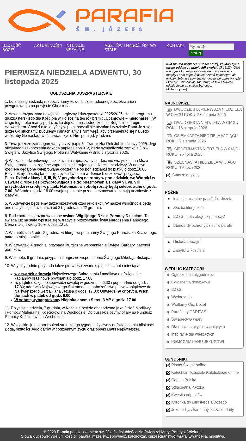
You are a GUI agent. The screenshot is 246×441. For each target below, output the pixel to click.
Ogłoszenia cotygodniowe (193, 275)
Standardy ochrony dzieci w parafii (202, 225)
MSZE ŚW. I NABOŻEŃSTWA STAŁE (130, 47)
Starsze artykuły (185, 175)
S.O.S (176, 290)
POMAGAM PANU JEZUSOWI (197, 342)
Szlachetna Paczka (187, 387)
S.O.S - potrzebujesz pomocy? (199, 216)
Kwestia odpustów (187, 395)
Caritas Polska (183, 380)
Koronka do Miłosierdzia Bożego (199, 402)
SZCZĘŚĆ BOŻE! (11, 47)
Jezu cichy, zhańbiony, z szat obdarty (202, 410)
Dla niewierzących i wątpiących (198, 327)
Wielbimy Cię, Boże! (188, 304)
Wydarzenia (181, 297)
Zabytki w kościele (189, 250)
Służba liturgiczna (188, 208)
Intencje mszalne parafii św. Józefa (202, 199)
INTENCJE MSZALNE (75, 47)
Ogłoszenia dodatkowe (190, 282)
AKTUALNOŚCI (48, 45)
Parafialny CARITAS (188, 312)
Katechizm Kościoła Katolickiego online (205, 372)
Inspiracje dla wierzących (192, 334)
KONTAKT (176, 45)
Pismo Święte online (188, 365)
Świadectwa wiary (186, 319)
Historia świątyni (187, 241)
